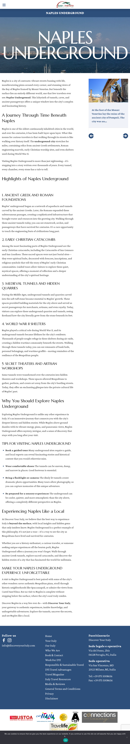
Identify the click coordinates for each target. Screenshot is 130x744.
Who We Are (52, 650)
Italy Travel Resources (58, 679)
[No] (127, 737)
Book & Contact (54, 655)
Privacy (49, 693)
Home (48, 636)
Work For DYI (53, 660)
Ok (65, 740)
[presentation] (91, 135)
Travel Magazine (54, 674)
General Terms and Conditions (62, 688)
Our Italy (50, 645)
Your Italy (51, 640)
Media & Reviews (55, 684)
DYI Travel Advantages (58, 669)
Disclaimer (51, 698)
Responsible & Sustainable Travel (64, 664)
